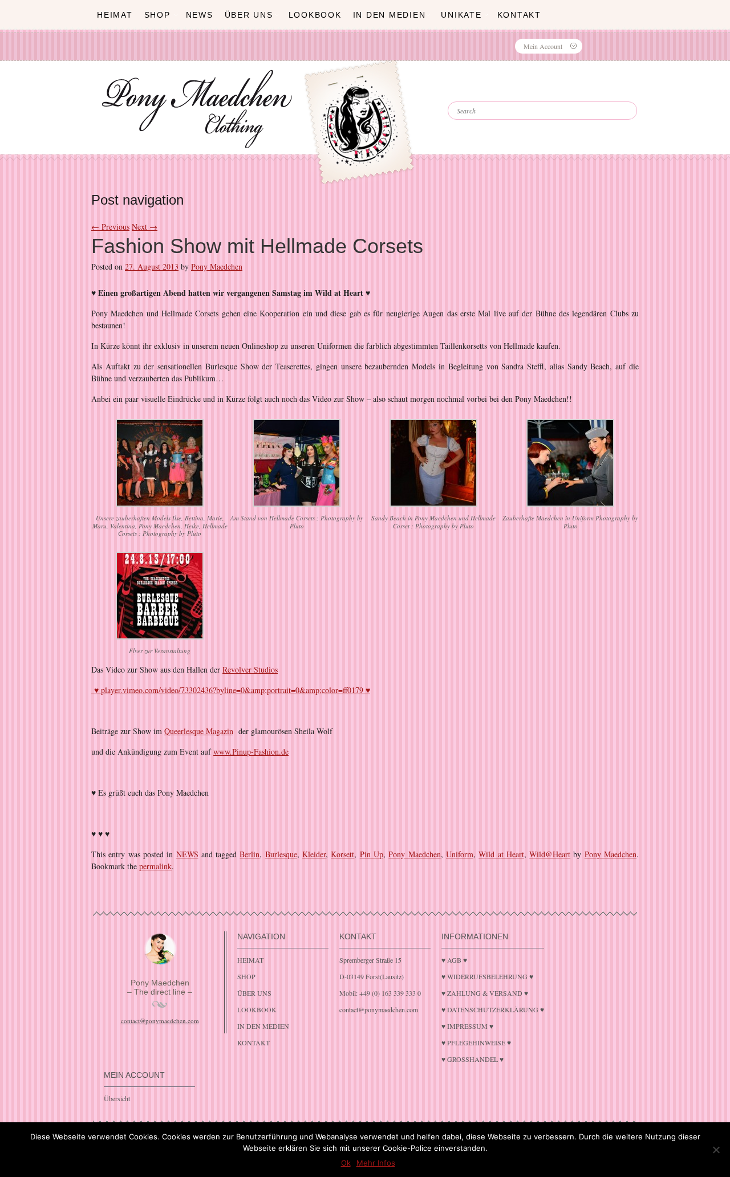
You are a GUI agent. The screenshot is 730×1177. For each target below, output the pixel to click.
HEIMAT (115, 14)
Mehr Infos (375, 1162)
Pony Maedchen (216, 266)
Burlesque (281, 854)
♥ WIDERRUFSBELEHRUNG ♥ (487, 976)
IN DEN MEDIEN (389, 14)
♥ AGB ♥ (454, 959)
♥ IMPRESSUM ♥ (467, 1026)
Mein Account (543, 46)
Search (478, 91)
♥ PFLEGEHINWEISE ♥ (476, 1042)
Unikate (461, 14)
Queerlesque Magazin (198, 731)
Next (144, 226)
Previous (110, 226)
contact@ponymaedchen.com (160, 1020)
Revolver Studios (250, 669)
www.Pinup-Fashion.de (251, 751)
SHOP (157, 14)
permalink (155, 866)
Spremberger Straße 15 (370, 959)
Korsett (342, 854)
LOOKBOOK (315, 14)
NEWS (187, 854)
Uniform (459, 854)
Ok (346, 1162)
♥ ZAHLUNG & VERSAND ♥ (484, 992)
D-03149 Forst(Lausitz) (371, 976)
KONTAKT (519, 14)
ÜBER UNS (249, 14)
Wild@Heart (549, 854)
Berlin (249, 854)
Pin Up (371, 854)
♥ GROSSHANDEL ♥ (472, 1059)
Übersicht (117, 1098)
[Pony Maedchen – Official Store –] (385, 98)
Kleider (314, 854)
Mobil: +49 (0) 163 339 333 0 (380, 992)
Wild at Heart (501, 854)
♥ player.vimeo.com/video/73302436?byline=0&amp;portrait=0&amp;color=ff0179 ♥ (230, 690)
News (199, 14)
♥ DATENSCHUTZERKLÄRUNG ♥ (492, 1009)
